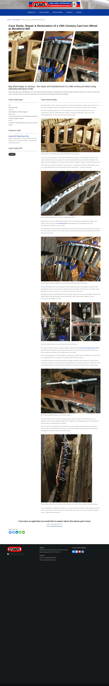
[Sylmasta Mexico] (54, 4)
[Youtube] (79, 551)
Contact (69, 12)
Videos (78, 12)
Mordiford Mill (62, 223)
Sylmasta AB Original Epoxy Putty (19, 136)
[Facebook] (10, 532)
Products (31, 12)
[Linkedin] (16, 532)
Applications (58, 12)
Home (9, 19)
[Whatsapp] (20, 532)
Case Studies (44, 12)
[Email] (23, 532)
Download (12, 154)
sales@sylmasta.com (56, 526)
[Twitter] (13, 532)
